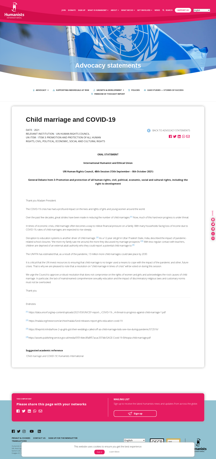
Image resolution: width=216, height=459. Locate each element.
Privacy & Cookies (21, 438)
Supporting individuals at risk (72, 90)
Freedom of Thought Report (109, 94)
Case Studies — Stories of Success (165, 90)
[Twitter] (18, 431)
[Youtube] (32, 431)
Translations (19, 441)
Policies (135, 90)
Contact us (39, 438)
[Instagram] (24, 431)
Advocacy (40, 90)
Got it (99, 452)
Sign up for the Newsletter (62, 438)
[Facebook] (13, 431)
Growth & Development (109, 90)
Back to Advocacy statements (171, 130)
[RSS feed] (39, 431)
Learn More (114, 451)
